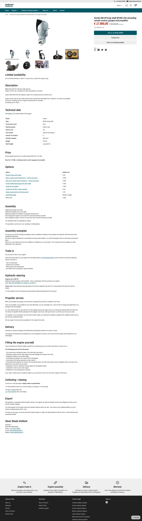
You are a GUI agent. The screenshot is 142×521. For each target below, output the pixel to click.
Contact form (115, 38)
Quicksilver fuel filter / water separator (16, 189)
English (119, 5)
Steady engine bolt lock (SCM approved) (17, 192)
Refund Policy (9, 514)
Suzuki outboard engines (79, 508)
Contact (62, 10)
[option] (42, 33)
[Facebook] (107, 502)
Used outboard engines (78, 514)
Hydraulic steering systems (29, 10)
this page (15, 412)
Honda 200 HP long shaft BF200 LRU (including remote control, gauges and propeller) (28, 14)
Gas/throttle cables (11, 195)
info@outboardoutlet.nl (48, 258)
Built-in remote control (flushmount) (16, 178)
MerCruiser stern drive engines (81, 517)
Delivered (8, 505)
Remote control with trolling (13, 175)
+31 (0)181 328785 (10, 392)
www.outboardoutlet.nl (17, 432)
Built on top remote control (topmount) (16, 181)
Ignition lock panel (32, 178)
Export (55, 10)
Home (7, 10)
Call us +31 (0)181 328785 (115, 33)
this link (9, 234)
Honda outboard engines (79, 505)
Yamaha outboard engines (79, 503)
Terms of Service (10, 511)
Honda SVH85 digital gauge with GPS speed (18, 184)
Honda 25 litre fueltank (12, 186)
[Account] (130, 5)
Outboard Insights (44, 508)
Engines (14, 10)
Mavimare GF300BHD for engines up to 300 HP (22, 283)
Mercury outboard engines (79, 511)
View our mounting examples (115, 42)
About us (45, 10)
